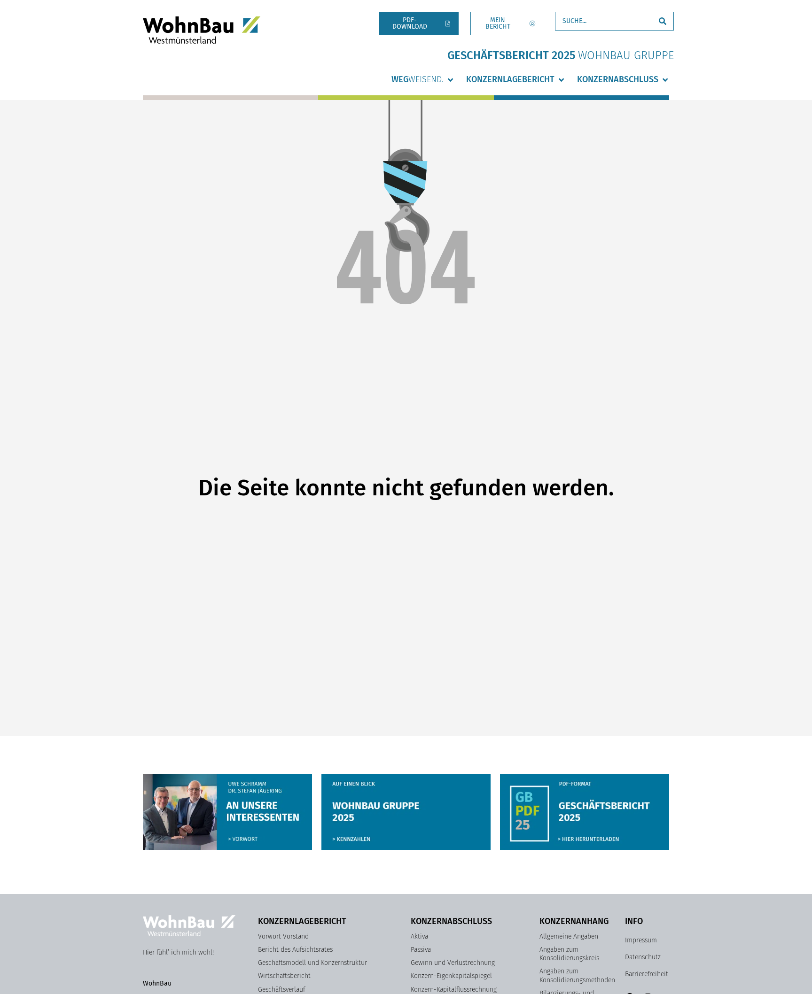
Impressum (641, 940)
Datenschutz (643, 957)
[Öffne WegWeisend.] (450, 79)
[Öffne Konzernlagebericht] (561, 79)
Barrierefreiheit (646, 974)
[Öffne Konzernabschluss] (665, 79)
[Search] (662, 21)
